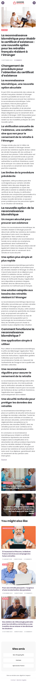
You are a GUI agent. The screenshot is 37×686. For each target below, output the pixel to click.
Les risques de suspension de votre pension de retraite (17, 487)
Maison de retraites (9, 528)
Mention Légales (21, 680)
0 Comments (18, 60)
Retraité (4, 30)
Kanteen (18, 660)
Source (4, 460)
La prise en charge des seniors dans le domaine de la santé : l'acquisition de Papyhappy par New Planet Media (18, 510)
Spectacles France (18, 666)
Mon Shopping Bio (18, 655)
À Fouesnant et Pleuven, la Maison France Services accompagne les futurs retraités (16, 553)
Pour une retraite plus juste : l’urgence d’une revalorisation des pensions (18, 589)
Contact (13, 680)
